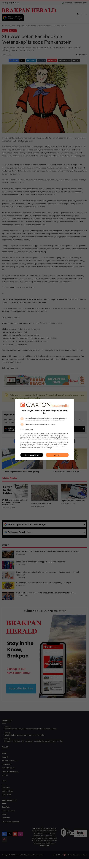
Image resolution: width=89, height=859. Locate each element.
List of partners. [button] (62, 439)
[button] (44, 429)
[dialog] (44, 429)
